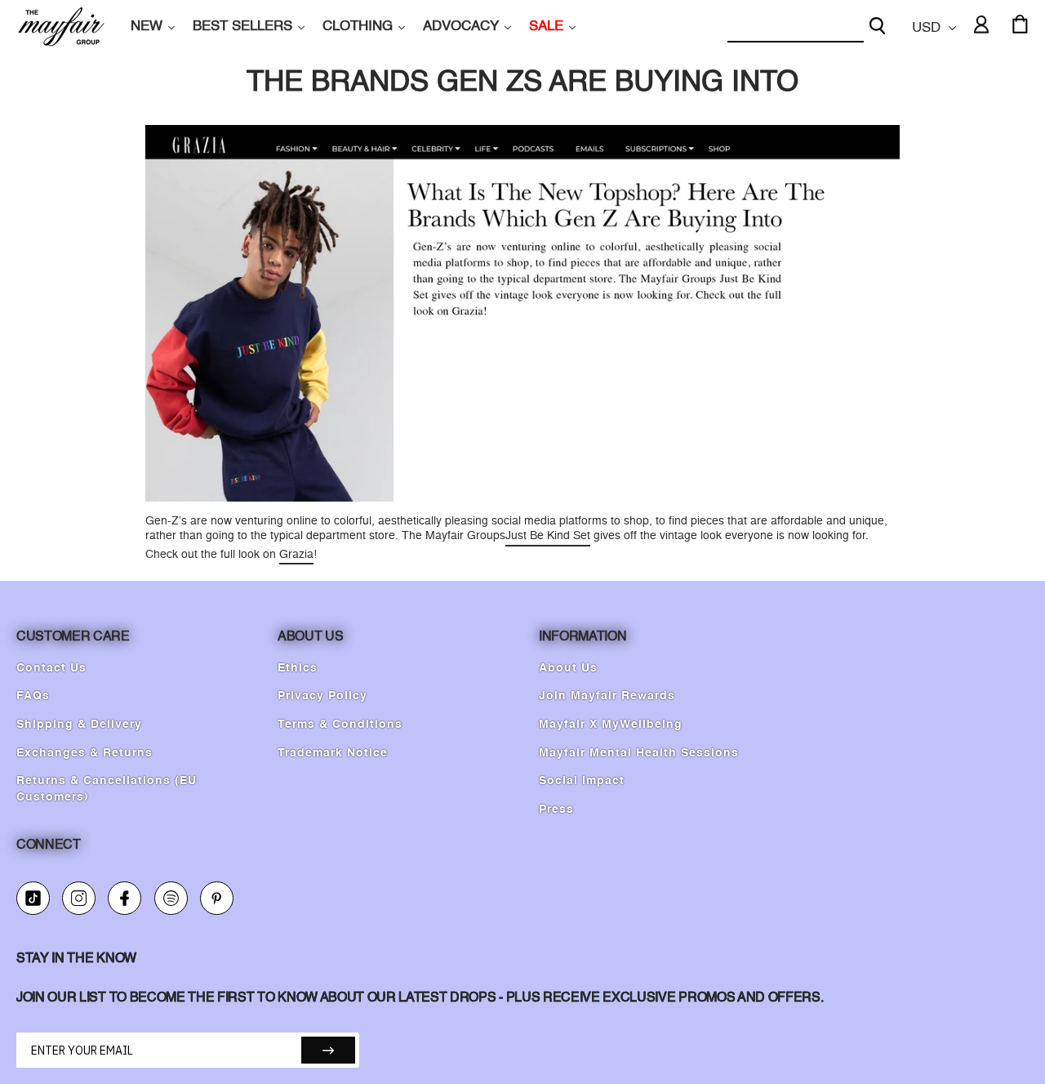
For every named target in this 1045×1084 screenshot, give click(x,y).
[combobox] (795, 27)
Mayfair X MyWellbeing (611, 724)
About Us (568, 668)
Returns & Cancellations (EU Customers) (106, 789)
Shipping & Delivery (79, 724)
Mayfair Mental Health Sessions (639, 753)
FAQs (33, 696)
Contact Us (51, 668)
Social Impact (582, 781)
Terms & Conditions (340, 724)
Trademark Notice (333, 753)
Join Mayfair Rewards (607, 696)
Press (556, 809)
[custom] (33, 898)
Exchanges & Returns (84, 753)
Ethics (298, 668)
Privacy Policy (322, 696)
